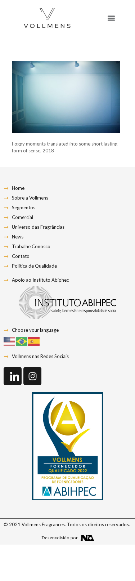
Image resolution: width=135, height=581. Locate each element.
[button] (111, 18)
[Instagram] (32, 376)
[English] (10, 341)
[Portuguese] (22, 341)
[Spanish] (34, 341)
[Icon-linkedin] (13, 376)
